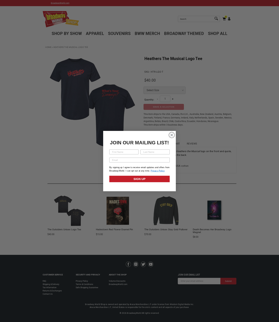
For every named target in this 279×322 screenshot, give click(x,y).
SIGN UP (139, 179)
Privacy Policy (158, 171)
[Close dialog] (172, 135)
